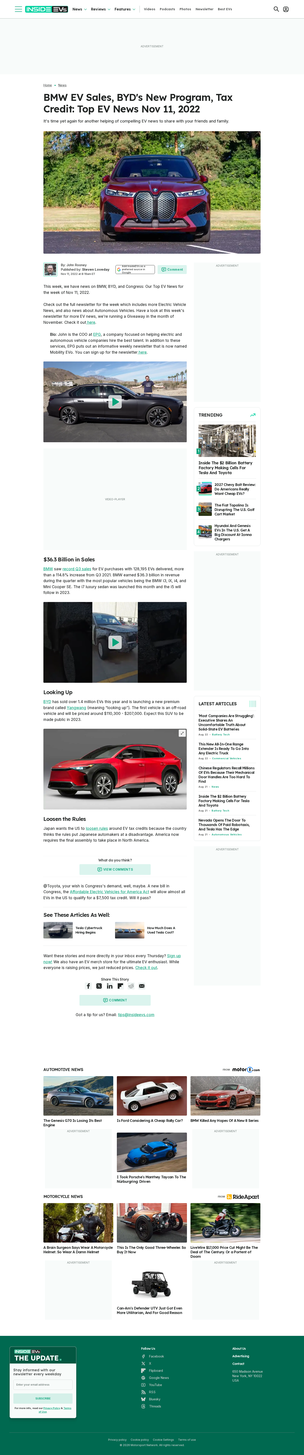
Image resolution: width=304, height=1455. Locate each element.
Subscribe (43, 1398)
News (77, 9)
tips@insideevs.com (136, 1015)
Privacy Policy (51, 1408)
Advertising (240, 1356)
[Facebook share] (88, 986)
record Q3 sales (77, 569)
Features (123, 9)
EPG (97, 334)
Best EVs (225, 9)
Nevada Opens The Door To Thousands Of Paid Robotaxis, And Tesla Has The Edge (224, 824)
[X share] (99, 986)
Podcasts (167, 9)
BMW (48, 569)
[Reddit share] (131, 986)
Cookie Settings (163, 1439)
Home (47, 85)
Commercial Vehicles (226, 758)
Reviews (98, 9)
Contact (238, 1364)
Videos (149, 9)
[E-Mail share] (141, 986)
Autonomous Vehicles (227, 834)
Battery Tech (221, 734)
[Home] (46, 9)
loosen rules (97, 828)
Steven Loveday (95, 269)
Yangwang (76, 708)
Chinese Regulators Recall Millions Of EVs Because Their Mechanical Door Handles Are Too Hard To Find (226, 775)
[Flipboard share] (120, 986)
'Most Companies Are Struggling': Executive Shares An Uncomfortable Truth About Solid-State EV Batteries (226, 722)
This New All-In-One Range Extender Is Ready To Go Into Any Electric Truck (224, 748)
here (90, 322)
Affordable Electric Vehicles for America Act (109, 892)
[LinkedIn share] (109, 986)
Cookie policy (140, 1439)
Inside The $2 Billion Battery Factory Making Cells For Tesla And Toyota (224, 800)
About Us (239, 1349)
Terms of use (187, 1439)
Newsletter (204, 9)
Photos (185, 9)
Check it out (146, 967)
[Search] (276, 9)
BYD (47, 701)
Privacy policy (117, 1439)
